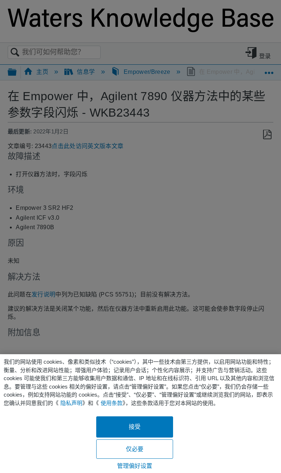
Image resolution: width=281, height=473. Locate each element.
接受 (134, 427)
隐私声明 (71, 403)
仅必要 (134, 449)
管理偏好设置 (135, 466)
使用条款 (112, 403)
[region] (140, 413)
